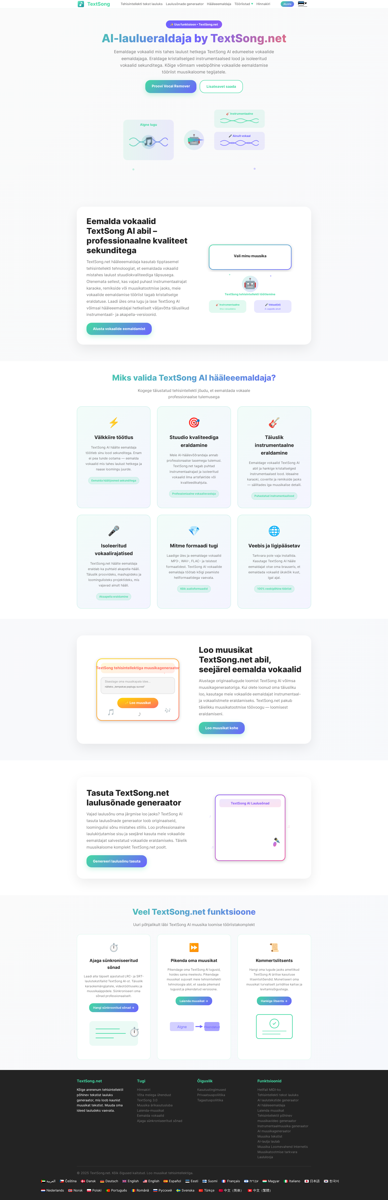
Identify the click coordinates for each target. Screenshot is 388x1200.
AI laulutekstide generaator (278, 1100)
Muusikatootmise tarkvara (277, 1152)
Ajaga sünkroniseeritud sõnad (159, 1121)
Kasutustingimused (211, 1090)
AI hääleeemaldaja (271, 1105)
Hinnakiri (263, 4)
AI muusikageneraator (274, 1131)
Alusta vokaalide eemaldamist (119, 329)
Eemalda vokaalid (150, 1115)
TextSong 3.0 (147, 1100)
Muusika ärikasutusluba (155, 1105)
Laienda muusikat (270, 1110)
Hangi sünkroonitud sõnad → (113, 1007)
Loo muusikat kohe (221, 728)
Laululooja (265, 1157)
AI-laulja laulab (268, 1141)
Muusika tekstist (269, 1136)
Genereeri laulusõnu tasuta (116, 861)
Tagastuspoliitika (210, 1100)
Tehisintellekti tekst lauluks (142, 4)
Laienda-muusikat (150, 1110)
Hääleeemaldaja (219, 4)
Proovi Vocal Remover (171, 86)
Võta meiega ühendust (154, 1095)
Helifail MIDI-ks (269, 1090)
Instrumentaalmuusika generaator (282, 1126)
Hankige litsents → (274, 1001)
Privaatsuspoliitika (211, 1095)
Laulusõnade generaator (185, 4)
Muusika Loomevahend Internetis (282, 1147)
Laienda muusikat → (194, 1001)
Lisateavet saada (221, 86)
